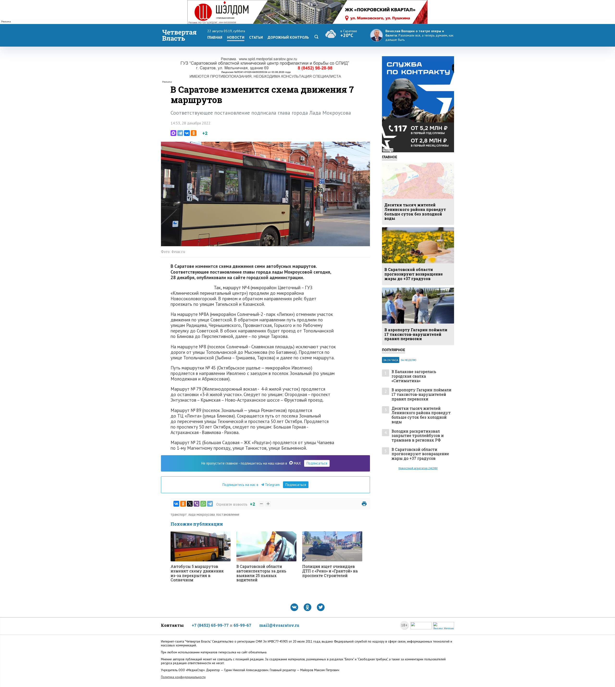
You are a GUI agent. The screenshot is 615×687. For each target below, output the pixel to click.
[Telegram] (180, 133)
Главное (389, 156)
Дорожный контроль (288, 37)
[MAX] (173, 133)
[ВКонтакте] (187, 133)
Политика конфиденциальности (183, 677)
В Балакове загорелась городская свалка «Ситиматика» (414, 376)
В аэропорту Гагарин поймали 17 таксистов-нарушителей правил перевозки (421, 394)
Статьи (256, 37)
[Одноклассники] (194, 133)
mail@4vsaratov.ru (279, 625)
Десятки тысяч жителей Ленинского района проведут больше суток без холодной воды (421, 415)
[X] (190, 504)
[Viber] (196, 504)
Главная (214, 37)
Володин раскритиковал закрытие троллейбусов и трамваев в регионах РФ (418, 435)
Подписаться (317, 463)
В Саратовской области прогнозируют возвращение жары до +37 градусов (420, 454)
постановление (227, 514)
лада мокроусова (201, 514)
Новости (235, 37)
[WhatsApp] (203, 504)
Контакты (172, 625)
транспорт (179, 514)
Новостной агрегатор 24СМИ (418, 468)
